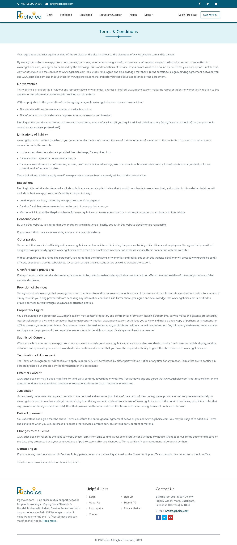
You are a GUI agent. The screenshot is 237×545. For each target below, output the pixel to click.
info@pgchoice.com (61, 3)
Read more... (50, 520)
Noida (133, 15)
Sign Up (128, 496)
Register (192, 14)
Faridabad (66, 15)
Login (181, 14)
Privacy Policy (132, 508)
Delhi (49, 15)
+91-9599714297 (31, 3)
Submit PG (210, 15)
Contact (94, 514)
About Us (94, 502)
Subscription (96, 508)
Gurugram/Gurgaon (111, 15)
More (147, 15)
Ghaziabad (86, 15)
